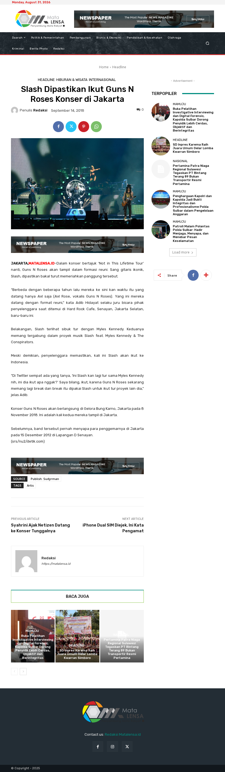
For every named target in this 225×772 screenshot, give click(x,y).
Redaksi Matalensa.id (123, 734)
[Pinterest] (83, 126)
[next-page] (23, 671)
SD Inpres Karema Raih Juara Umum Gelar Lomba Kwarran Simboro (77, 654)
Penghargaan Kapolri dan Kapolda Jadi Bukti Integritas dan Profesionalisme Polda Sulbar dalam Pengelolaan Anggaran (193, 205)
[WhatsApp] (96, 126)
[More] (206, 275)
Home (104, 67)
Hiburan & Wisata (72, 79)
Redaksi (40, 110)
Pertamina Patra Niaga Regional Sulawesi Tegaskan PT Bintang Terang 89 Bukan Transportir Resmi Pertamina (122, 649)
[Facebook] (58, 126)
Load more (181, 252)
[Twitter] (71, 126)
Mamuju (32, 630)
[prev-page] (14, 671)
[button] (207, 43)
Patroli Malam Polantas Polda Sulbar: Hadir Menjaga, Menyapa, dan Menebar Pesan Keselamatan (191, 234)
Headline (119, 67)
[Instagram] (112, 746)
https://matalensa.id (56, 563)
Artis (30, 485)
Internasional (102, 79)
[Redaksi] (15, 110)
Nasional (121, 634)
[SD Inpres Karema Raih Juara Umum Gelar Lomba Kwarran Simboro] (77, 636)
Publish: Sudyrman (45, 479)
